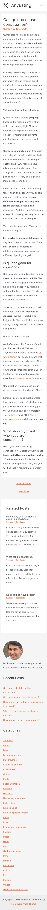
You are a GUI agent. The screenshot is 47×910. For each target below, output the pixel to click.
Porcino (7, 860)
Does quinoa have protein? (21, 594)
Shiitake (7, 880)
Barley (6, 745)
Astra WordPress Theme (23, 904)
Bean (5, 750)
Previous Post (23, 483)
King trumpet (10, 808)
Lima (5, 822)
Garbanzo (8, 793)
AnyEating (21, 5)
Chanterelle (9, 769)
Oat (5, 846)
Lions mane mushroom (15, 827)
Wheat (6, 884)
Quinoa (6, 29)
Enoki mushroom (11, 783)
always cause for (26, 378)
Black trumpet (10, 760)
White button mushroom (15, 889)
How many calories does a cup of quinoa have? (21, 517)
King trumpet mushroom (15, 812)
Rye (5, 875)
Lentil (6, 817)
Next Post (24, 491)
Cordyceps (8, 774)
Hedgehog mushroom (14, 798)
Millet (6, 836)
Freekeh (7, 788)
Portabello (8, 865)
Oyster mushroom (12, 851)
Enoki (6, 779)
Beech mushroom (12, 755)
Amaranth (8, 740)
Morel (6, 841)
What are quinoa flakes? (19, 556)
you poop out (16, 419)
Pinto (5, 856)
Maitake (7, 832)
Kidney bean (9, 803)
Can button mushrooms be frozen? (21, 697)
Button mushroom (12, 764)
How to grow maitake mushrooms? (21, 720)
